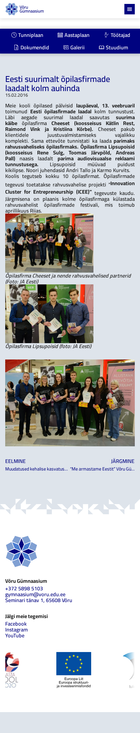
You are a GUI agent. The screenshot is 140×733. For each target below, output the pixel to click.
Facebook (16, 624)
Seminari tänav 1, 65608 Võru (38, 600)
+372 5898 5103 (24, 588)
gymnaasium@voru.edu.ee (35, 594)
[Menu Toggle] (129, 9)
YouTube (14, 635)
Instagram (16, 629)
